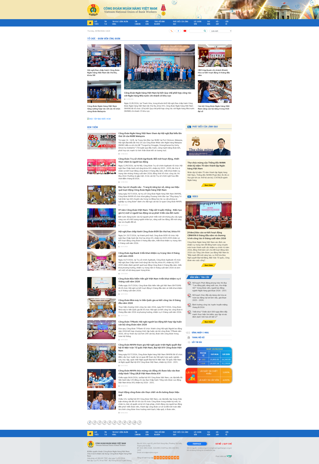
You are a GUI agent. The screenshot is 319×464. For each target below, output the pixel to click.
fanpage (197, 443)
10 (135, 422)
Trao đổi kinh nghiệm (159, 23)
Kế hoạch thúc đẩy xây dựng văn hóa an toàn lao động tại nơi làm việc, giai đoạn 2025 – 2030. (209, 297)
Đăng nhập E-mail (200, 332)
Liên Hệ (226, 23)
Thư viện (208, 23)
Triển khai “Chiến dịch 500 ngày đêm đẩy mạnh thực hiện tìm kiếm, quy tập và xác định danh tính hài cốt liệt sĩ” (209, 314)
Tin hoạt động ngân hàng (120, 23)
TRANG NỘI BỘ (198, 337)
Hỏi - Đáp (218, 23)
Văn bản (147, 23)
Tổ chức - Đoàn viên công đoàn (103, 38)
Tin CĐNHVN (137, 23)
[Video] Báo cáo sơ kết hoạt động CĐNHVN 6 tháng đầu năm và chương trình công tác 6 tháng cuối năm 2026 (206, 235)
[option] (159, 118)
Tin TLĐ (105, 23)
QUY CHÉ (227, 443)
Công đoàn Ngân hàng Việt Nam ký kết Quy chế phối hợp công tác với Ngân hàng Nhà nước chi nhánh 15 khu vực (157, 94)
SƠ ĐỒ (218, 443)
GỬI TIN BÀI (197, 342)
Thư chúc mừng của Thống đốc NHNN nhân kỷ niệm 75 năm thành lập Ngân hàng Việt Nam (206, 165)
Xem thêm (92, 127)
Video (195, 196)
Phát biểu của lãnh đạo (180, 23)
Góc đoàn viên (197, 23)
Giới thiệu (96, 23)
